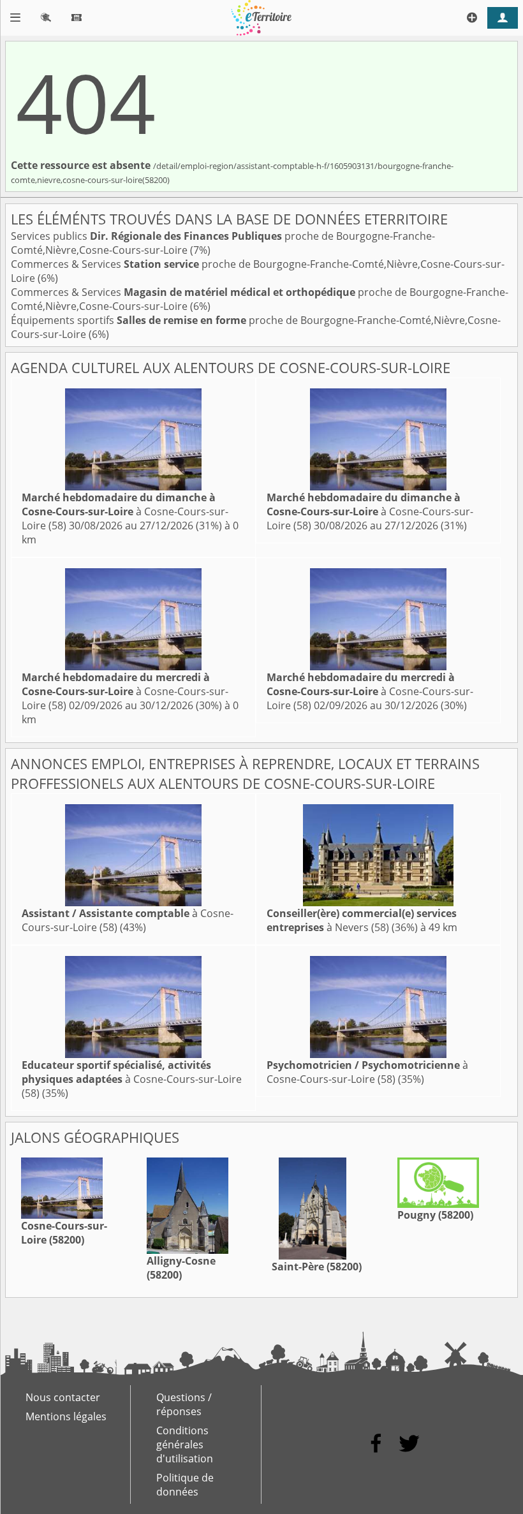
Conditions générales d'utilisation (184, 1444)
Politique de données (185, 1485)
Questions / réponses (184, 1404)
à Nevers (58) (362, 920)
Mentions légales (66, 1416)
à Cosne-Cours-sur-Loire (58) (125, 511)
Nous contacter (63, 1397)
